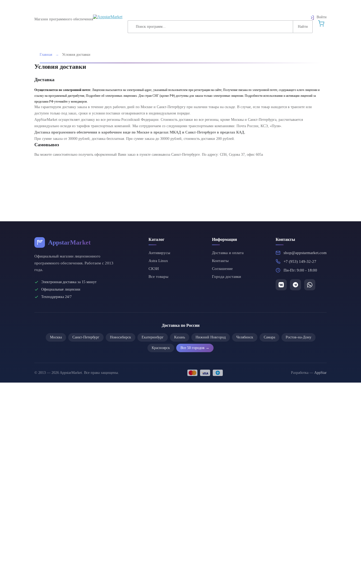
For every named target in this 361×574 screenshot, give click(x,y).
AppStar (320, 373)
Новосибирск (120, 337)
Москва (56, 337)
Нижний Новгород (211, 337)
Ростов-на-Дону (298, 337)
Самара (269, 337)
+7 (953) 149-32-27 (300, 261)
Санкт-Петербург (85, 337)
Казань (179, 337)
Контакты (220, 261)
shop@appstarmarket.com (305, 253)
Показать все (142, 406)
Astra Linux (158, 261)
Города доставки (226, 276)
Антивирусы (159, 253)
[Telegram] (281, 284)
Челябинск (244, 337)
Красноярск (161, 348)
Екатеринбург (153, 337)
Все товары (158, 276)
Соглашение (222, 269)
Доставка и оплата (228, 253)
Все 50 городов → (195, 348)
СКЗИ (154, 269)
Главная (46, 55)
